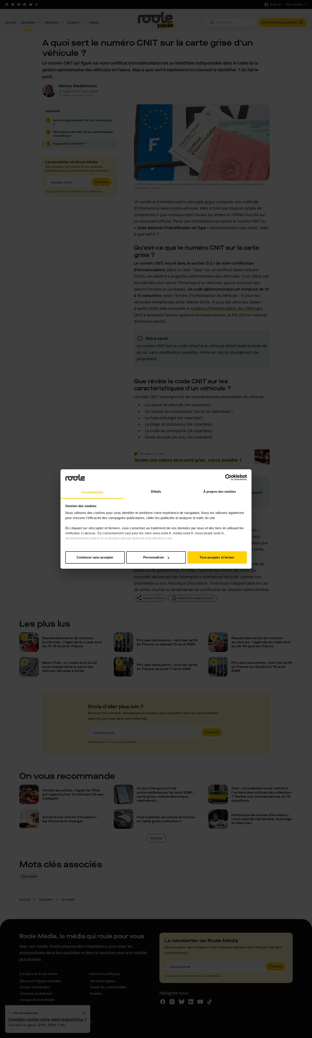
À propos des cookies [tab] (219, 491)
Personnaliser (153, 557)
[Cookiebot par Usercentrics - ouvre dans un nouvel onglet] (228, 477)
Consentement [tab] (92, 492)
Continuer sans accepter (95, 557)
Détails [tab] (156, 491)
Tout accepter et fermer (217, 557)
